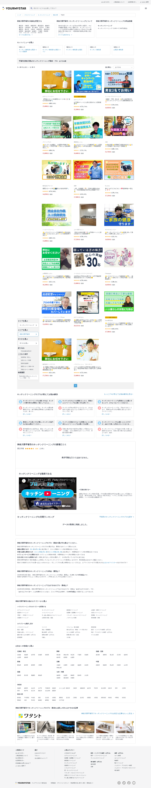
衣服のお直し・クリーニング (25, 632)
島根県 (105, 665)
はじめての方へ (105, 2)
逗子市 (41, 27)
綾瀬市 (34, 31)
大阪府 (58, 665)
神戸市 (26, 690)
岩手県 (33, 655)
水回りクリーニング (96, 612)
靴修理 (116, 760)
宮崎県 (58, 678)
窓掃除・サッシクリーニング (99, 615)
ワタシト (37, 755)
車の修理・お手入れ (96, 761)
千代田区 (26, 697)
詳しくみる (27, 414)
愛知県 (19, 665)
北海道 (19, 655)
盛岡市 (26, 688)
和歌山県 (59, 667)
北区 (25, 700)
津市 (116, 688)
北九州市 (47, 690)
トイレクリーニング (47, 612)
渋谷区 (110, 697)
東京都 (58, 655)
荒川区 (33, 700)
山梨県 (72, 657)
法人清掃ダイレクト (40, 758)
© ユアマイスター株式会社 (39, 783)
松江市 (33, 690)
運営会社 (89, 783)
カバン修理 (118, 755)
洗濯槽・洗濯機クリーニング (75, 612)
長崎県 (72, 675)
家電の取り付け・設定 (73, 635)
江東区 (75, 697)
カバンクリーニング (120, 758)
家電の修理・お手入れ (48, 635)
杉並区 (124, 697)
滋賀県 (79, 665)
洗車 (92, 766)
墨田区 (61, 697)
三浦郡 (40, 31)
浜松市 (110, 688)
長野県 (105, 655)
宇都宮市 (47, 688)
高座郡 (46, 31)
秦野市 (21, 29)
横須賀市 (41, 25)
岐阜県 (26, 665)
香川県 (26, 675)
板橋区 (40, 700)
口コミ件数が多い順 (55, 552)
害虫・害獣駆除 (46, 629)
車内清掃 (93, 764)
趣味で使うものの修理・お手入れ (26, 635)
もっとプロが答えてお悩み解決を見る (118, 394)
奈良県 (86, 665)
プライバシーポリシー (63, 783)
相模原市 (33, 25)
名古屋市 (103, 688)
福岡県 (58, 675)
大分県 (86, 675)
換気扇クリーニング (72, 610)
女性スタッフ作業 (26, 360)
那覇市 (54, 690)
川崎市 (27, 25)
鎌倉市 (47, 25)
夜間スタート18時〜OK (27, 366)
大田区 (96, 697)
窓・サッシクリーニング (71, 770)
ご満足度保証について (22, 755)
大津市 (124, 688)
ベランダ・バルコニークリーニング (76, 615)
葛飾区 (54, 700)
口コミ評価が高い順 (41, 552)
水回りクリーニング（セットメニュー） (75, 775)
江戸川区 (61, 700)
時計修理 (117, 770)
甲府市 (96, 688)
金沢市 (89, 688)
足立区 (68, 697)
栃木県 (58, 657)
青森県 (26, 655)
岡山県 (112, 665)
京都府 (72, 665)
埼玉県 (72, 655)
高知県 (40, 675)
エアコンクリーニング (23, 610)
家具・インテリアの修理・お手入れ (101, 629)
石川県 (119, 655)
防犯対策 (93, 627)
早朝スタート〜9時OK (27, 369)
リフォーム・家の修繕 (73, 627)
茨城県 (86, 655)
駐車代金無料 (24, 363)
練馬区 (47, 700)
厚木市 (27, 29)
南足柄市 (28, 31)
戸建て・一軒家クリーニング (25, 615)
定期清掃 (19, 637)
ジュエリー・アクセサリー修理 (123, 765)
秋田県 (47, 655)
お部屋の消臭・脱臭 (47, 617)
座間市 (21, 31)
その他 (68, 637)
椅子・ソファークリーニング (99, 755)
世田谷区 (103, 697)
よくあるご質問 (144, 2)
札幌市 (19, 688)
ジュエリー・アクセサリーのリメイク (125, 768)
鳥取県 (98, 665)
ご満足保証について (118, 2)
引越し (44, 637)
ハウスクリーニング (22, 627)
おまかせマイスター (110, 562)
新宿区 (19, 697)
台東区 (54, 697)
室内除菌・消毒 (95, 617)
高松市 (40, 690)
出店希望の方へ (132, 2)
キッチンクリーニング (48, 610)
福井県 (126, 655)
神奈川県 (66, 655)
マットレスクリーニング (97, 758)
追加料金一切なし (26, 357)
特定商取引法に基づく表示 (78, 783)
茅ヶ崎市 (35, 27)
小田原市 (28, 27)
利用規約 (53, 783)
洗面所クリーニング (22, 612)
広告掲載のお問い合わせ (22, 763)
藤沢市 (21, 27)
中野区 (117, 697)
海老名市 (47, 29)
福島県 (26, 657)
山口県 (126, 665)
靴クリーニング (119, 763)
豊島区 (19, 700)
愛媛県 (33, 675)
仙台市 (33, 688)
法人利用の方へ (20, 758)
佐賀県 (65, 675)
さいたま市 (62, 688)
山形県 (19, 657)
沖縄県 (72, 678)
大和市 (33, 29)
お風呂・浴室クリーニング (98, 610)
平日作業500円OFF (26, 351)
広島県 (119, 665)
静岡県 (33, 665)
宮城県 (40, 655)
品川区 (82, 697)
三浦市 (47, 27)
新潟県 (98, 655)
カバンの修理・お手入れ (73, 632)
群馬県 (65, 657)
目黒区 (89, 697)
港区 (39, 697)
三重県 (40, 665)
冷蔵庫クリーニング (22, 617)
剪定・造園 (20, 629)
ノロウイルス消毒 (71, 617)
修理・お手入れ (119, 753)
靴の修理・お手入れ (47, 632)
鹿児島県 (66, 678)
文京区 (47, 697)
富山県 (112, 655)
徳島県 (19, 675)
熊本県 (79, 675)
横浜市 (21, 25)
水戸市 (40, 688)
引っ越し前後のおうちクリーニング (52, 615)
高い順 (38, 549)
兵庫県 (65, 665)
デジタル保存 (95, 635)
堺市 (18, 690)
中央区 (33, 697)
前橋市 (54, 688)
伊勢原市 (39, 29)
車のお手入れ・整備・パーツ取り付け (77, 629)
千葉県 (79, 655)
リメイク (44, 627)
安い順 (32, 549)
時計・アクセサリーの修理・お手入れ (101, 632)
